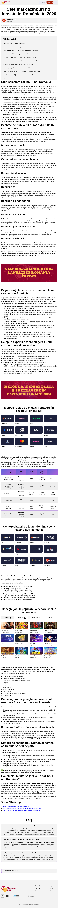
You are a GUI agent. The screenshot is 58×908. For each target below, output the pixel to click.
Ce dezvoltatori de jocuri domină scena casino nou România (20, 61)
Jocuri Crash (34, 617)
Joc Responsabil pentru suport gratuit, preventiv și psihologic (22, 808)
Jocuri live (21, 617)
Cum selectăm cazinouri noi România (14, 43)
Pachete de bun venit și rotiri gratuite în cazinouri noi (18, 47)
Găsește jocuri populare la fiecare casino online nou (18, 64)
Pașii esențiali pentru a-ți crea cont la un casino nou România (20, 50)
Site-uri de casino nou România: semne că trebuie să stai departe (21, 71)
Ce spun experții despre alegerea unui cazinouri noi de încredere (21, 54)
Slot (49, 617)
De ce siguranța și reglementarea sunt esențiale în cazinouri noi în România (24, 68)
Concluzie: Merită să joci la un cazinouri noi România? (18, 75)
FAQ (4, 78)
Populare (6, 617)
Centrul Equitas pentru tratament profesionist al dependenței (21, 810)
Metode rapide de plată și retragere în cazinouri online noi (19, 57)
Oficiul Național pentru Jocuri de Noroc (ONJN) (17, 806)
